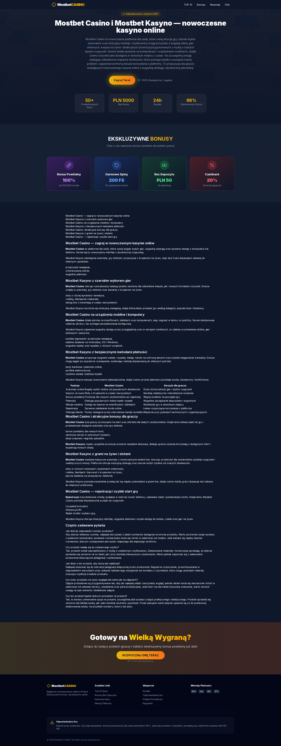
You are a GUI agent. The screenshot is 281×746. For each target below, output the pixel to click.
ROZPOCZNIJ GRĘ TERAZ (140, 655)
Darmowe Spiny (102, 699)
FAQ (227, 4)
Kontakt (146, 691)
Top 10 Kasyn (101, 691)
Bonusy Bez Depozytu (105, 695)
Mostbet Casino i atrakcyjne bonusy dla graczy (92, 229)
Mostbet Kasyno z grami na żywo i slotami (89, 233)
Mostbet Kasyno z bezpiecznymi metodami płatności (95, 226)
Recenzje (215, 4)
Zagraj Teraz (122, 80)
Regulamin (148, 703)
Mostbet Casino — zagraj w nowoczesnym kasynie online (98, 215)
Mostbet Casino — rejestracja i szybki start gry (91, 236)
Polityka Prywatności (153, 699)
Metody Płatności (103, 703)
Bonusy (201, 4)
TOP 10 (188, 4)
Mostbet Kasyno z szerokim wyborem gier (89, 219)
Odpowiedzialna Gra (153, 695)
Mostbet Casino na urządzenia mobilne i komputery (94, 222)
